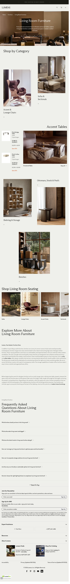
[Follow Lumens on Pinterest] (30, 571)
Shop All (63, 165)
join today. (24, 551)
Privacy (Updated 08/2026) (28, 562)
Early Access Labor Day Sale (34, 2)
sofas (63, 356)
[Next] (49, 2)
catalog (56, 550)
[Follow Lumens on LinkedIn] (42, 571)
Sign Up (63, 497)
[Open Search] (57, 8)
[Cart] (61, 8)
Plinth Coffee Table (15, 155)
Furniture (10, 14)
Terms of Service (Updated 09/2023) (57, 562)
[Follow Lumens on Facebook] (27, 571)
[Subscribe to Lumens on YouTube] (38, 571)
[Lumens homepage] (6, 8)
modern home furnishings (58, 384)
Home (4, 14)
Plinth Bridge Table (15, 132)
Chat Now (18, 529)
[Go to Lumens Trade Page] (10, 550)
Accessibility (5, 562)
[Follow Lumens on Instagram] (34, 571)
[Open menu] (65, 7)
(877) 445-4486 (51, 529)
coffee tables (7, 358)
